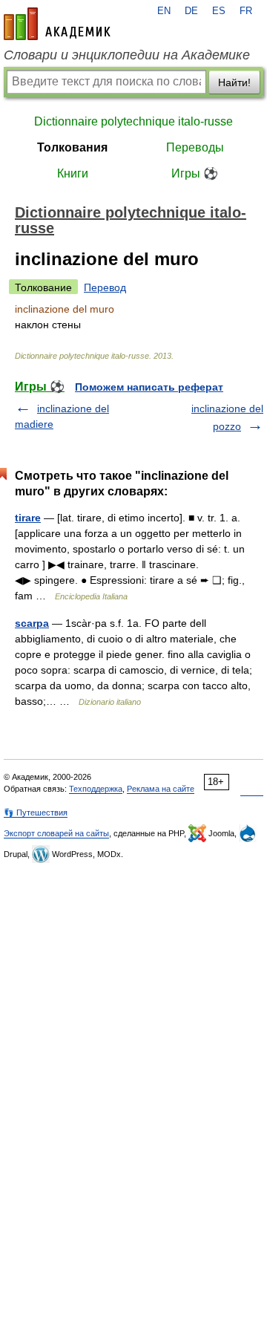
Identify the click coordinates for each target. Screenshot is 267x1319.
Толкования (72, 147)
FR (246, 11)
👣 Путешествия (35, 812)
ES (218, 11)
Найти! (234, 82)
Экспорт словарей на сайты (56, 833)
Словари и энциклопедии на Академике (127, 55)
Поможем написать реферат (149, 387)
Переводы (195, 147)
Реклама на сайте (160, 788)
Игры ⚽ (194, 173)
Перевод (105, 287)
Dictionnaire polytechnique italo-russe (133, 121)
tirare (28, 518)
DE (191, 11)
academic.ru (57, 23)
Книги (72, 173)
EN (164, 11)
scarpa (32, 623)
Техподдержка (95, 788)
